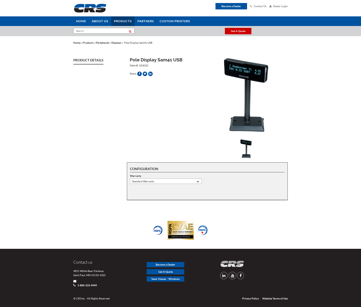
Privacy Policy (250, 298)
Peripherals (102, 42)
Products (88, 42)
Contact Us (260, 6)
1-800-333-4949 (87, 285)
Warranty (135, 175)
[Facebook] (240, 275)
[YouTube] (232, 275)
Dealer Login (280, 6)
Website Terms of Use (275, 298)
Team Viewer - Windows (165, 278)
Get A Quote (165, 271)
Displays (116, 42)
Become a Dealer (231, 6)
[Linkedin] (224, 275)
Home (76, 42)
